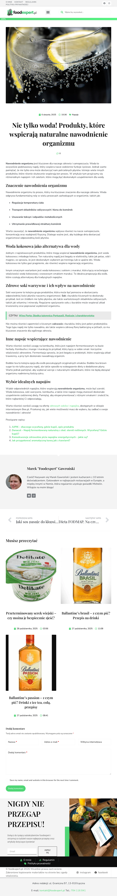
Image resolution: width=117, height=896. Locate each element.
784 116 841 (78, 890)
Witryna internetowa (91, 741)
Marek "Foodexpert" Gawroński (51, 468)
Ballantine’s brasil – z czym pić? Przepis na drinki (86, 615)
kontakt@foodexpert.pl (52, 890)
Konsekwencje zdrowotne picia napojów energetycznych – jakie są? (50, 437)
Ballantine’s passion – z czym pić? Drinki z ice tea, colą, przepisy (31, 702)
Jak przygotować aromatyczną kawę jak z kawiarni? (41, 440)
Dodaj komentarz (17, 752)
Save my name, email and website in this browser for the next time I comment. (44, 780)
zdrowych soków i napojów (64, 406)
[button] (47, 12)
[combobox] (84, 12)
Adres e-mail (51, 741)
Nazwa (12, 741)
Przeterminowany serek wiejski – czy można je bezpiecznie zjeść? (31, 615)
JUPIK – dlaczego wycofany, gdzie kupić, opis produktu (43, 427)
